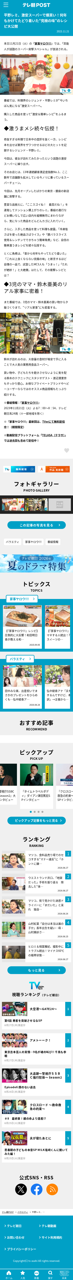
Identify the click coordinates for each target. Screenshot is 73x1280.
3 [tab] (39, 812)
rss (52, 1189)
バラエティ (12, 542)
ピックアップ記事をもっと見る (36, 820)
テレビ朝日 (14, 1226)
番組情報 (52, 542)
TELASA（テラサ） (53, 435)
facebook (36, 1189)
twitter (21, 1189)
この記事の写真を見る (36, 525)
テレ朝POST (36, 5)
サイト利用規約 (52, 1237)
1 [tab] (31, 812)
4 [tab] (42, 812)
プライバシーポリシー (21, 1249)
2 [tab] (35, 812)
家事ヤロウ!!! (43, 43)
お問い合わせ (16, 1237)
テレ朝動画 (49, 1226)
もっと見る (36, 970)
